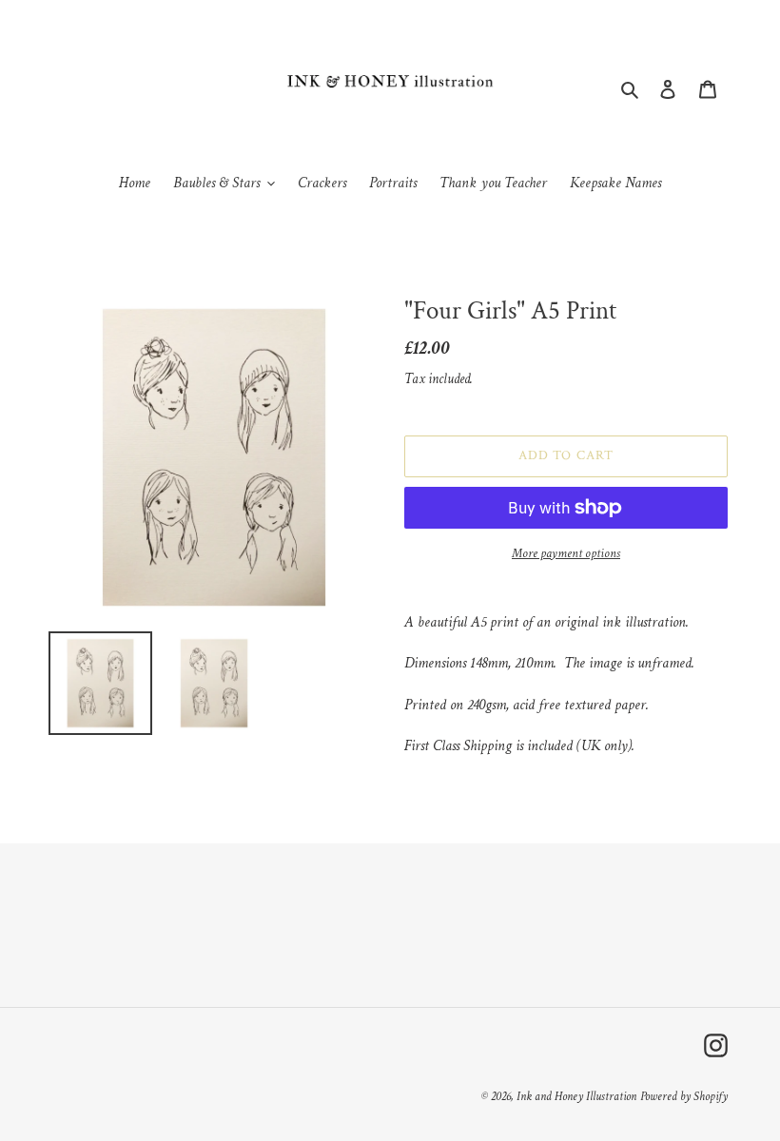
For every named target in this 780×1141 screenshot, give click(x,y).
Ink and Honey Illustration (576, 1097)
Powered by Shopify (684, 1097)
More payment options (566, 553)
